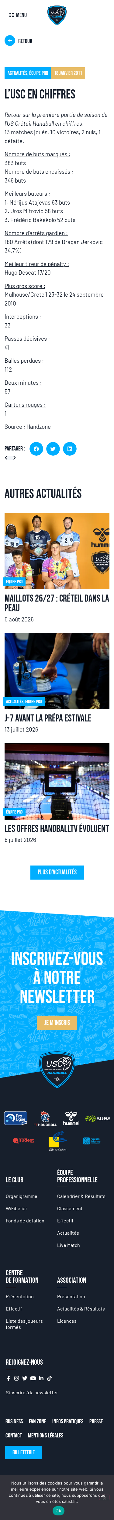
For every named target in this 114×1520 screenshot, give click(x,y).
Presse (96, 1421)
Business (14, 1421)
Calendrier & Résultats (81, 1196)
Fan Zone (37, 1421)
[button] (36, 449)
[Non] (104, 1497)
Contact (13, 1435)
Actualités (68, 1233)
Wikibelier (16, 1208)
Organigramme (21, 1196)
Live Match (68, 1245)
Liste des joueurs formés (24, 1324)
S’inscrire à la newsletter (32, 1392)
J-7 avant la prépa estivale (48, 719)
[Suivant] (13, 458)
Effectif (65, 1220)
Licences (67, 1321)
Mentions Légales (45, 1435)
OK (58, 1510)
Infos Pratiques (67, 1421)
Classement (70, 1208)
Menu (21, 15)
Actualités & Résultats (81, 1308)
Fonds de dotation (25, 1220)
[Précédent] (7, 458)
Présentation (20, 1296)
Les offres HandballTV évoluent (57, 829)
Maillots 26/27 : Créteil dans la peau (57, 603)
